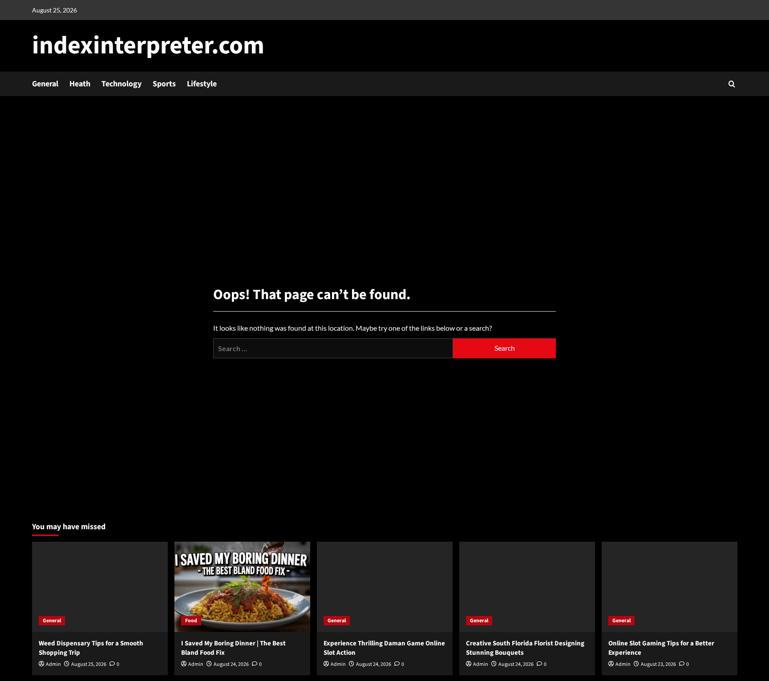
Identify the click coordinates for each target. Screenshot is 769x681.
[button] (731, 84)
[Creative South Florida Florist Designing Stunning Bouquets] (527, 587)
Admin (53, 664)
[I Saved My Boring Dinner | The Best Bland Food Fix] (242, 587)
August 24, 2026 (231, 664)
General (45, 83)
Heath (79, 83)
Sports (164, 83)
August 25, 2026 (88, 664)
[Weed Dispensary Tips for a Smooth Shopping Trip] (100, 587)
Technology (121, 83)
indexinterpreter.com (148, 45)
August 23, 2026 (658, 664)
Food (191, 620)
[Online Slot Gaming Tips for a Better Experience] (669, 587)
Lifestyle (202, 83)
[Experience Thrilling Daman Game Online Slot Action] (385, 587)
